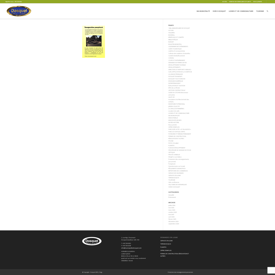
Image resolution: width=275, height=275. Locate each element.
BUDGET (171, 42)
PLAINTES (171, 145)
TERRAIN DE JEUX (173, 178)
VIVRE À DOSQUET (174, 187)
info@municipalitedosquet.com (131, 248)
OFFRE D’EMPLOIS (174, 127)
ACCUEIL (224, 1)
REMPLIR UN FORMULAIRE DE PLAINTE (240, 1)
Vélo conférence (173, 182)
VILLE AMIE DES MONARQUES (177, 185)
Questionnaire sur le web (176, 166)
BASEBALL (171, 35)
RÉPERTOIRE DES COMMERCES (178, 171)
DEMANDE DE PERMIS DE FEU (177, 63)
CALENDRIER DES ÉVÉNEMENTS (178, 46)
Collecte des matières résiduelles (179, 53)
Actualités (171, 33)
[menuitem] (224, 1)
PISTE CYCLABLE (173, 143)
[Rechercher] (267, 11)
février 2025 (172, 219)
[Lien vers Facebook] (264, 1)
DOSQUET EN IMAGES (175, 76)
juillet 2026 (171, 205)
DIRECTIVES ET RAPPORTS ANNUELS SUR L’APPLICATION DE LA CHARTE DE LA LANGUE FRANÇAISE (180, 72)
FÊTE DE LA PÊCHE (174, 88)
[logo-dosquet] (18, 11)
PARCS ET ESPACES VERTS (176, 132)
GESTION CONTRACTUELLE (176, 90)
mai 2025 (171, 214)
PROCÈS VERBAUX (174, 155)
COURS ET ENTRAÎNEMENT (176, 60)
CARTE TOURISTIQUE (175, 49)
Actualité (171, 195)
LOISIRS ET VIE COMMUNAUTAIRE (178, 113)
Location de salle (173, 111)
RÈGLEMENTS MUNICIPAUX (177, 168)
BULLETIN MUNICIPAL (175, 44)
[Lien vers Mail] (268, 1)
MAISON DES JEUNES (175, 120)
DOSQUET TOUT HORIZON (176, 79)
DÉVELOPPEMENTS (174, 67)
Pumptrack (171, 164)
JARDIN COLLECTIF (174, 106)
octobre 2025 (172, 212)
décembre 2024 (173, 221)
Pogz (100, 272)
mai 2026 (171, 208)
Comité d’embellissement (176, 56)
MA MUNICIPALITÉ (174, 116)
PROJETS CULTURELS (175, 157)
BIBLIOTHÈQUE (173, 40)
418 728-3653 (18, 1)
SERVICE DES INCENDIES (176, 173)
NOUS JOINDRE (257, 1)
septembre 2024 (173, 224)
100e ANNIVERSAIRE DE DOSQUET (179, 28)
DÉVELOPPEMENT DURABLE (177, 65)
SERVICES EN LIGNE (174, 175)
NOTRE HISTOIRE (173, 122)
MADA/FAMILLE (173, 118)
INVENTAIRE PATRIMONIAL (176, 104)
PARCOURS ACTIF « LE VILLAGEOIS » (179, 129)
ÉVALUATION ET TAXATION (176, 86)
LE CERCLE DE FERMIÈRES (176, 109)
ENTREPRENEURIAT (174, 83)
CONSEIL (171, 58)
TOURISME (171, 180)
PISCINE (170, 141)
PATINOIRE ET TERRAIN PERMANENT (179, 134)
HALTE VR (171, 97)
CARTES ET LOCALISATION (176, 51)
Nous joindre (172, 125)
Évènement (172, 197)
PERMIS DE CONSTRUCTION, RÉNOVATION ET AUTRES (174, 255)
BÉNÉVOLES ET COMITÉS (176, 37)
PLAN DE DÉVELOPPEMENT (176, 148)
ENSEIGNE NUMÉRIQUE (175, 81)
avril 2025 (171, 217)
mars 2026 (171, 210)
